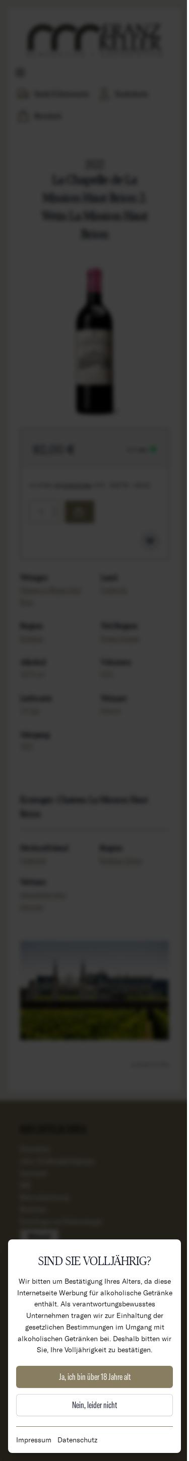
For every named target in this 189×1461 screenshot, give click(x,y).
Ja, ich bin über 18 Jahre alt (95, 1376)
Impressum (33, 1439)
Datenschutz (77, 1439)
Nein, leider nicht (94, 1405)
